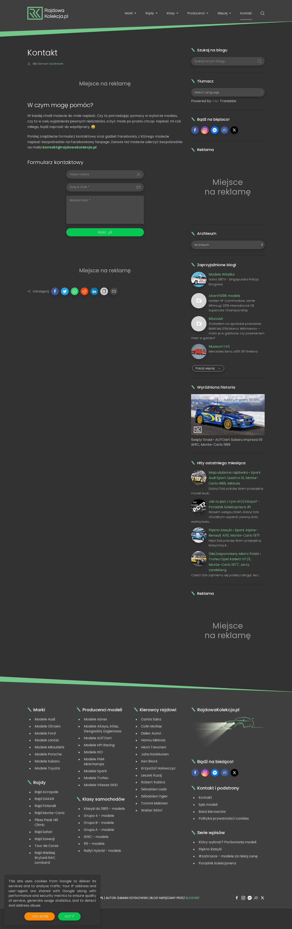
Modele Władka (221, 274)
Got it (69, 916)
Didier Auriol (151, 733)
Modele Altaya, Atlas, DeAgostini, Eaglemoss (102, 729)
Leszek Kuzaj (151, 775)
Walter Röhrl (151, 810)
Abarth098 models (224, 295)
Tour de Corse (46, 845)
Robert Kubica (153, 782)
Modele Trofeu (96, 777)
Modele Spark (95, 771)
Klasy (171, 13)
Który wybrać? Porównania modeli (227, 842)
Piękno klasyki (210, 849)
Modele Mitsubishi (49, 747)
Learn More (43, 917)
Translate (228, 101)
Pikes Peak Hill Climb (46, 822)
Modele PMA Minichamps (94, 761)
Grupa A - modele (99, 829)
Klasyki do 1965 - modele (104, 808)
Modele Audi (45, 719)
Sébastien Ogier (154, 796)
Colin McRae (151, 726)
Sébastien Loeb (154, 789)
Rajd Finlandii (45, 805)
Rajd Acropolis (46, 792)
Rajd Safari (43, 831)
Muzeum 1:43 (219, 346)
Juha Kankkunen (155, 754)
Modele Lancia (47, 740)
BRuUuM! (216, 318)
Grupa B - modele (99, 822)
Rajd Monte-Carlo (50, 812)
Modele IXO (93, 752)
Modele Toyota (47, 768)
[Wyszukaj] (262, 13)
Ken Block (149, 761)
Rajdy (150, 13)
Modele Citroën (47, 726)
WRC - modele (96, 836)
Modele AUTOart (98, 738)
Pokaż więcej (205, 368)
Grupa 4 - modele (99, 815)
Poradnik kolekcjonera (217, 863)
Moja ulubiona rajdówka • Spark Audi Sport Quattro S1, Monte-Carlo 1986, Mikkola (235, 478)
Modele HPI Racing (99, 745)
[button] (55, 291)
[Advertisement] (105, 82)
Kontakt (246, 13)
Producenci (196, 13)
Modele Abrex (95, 719)
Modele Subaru (47, 761)
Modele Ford (45, 733)
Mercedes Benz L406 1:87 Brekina (233, 351)
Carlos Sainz (151, 719)
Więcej (222, 13)
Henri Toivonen (153, 747)
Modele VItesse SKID (101, 784)
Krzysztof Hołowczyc (158, 768)
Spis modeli (208, 804)
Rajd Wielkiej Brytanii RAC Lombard (45, 857)
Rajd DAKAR (44, 798)
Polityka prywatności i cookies (224, 818)
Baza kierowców (212, 811)
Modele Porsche (48, 754)
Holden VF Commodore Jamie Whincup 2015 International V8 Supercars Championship (232, 305)
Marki (129, 13)
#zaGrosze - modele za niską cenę (228, 856)
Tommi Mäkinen (154, 803)
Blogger (192, 898)
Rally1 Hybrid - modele (102, 850)
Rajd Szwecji (45, 838)
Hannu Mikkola (153, 740)
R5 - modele (94, 843)
